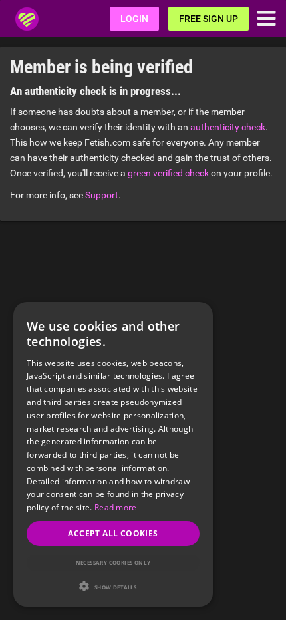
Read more (115, 507)
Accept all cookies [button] (113, 533)
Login (134, 18)
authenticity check (227, 127)
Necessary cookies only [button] (113, 562)
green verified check (168, 173)
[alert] (113, 454)
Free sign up (208, 18)
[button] (113, 586)
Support (101, 195)
